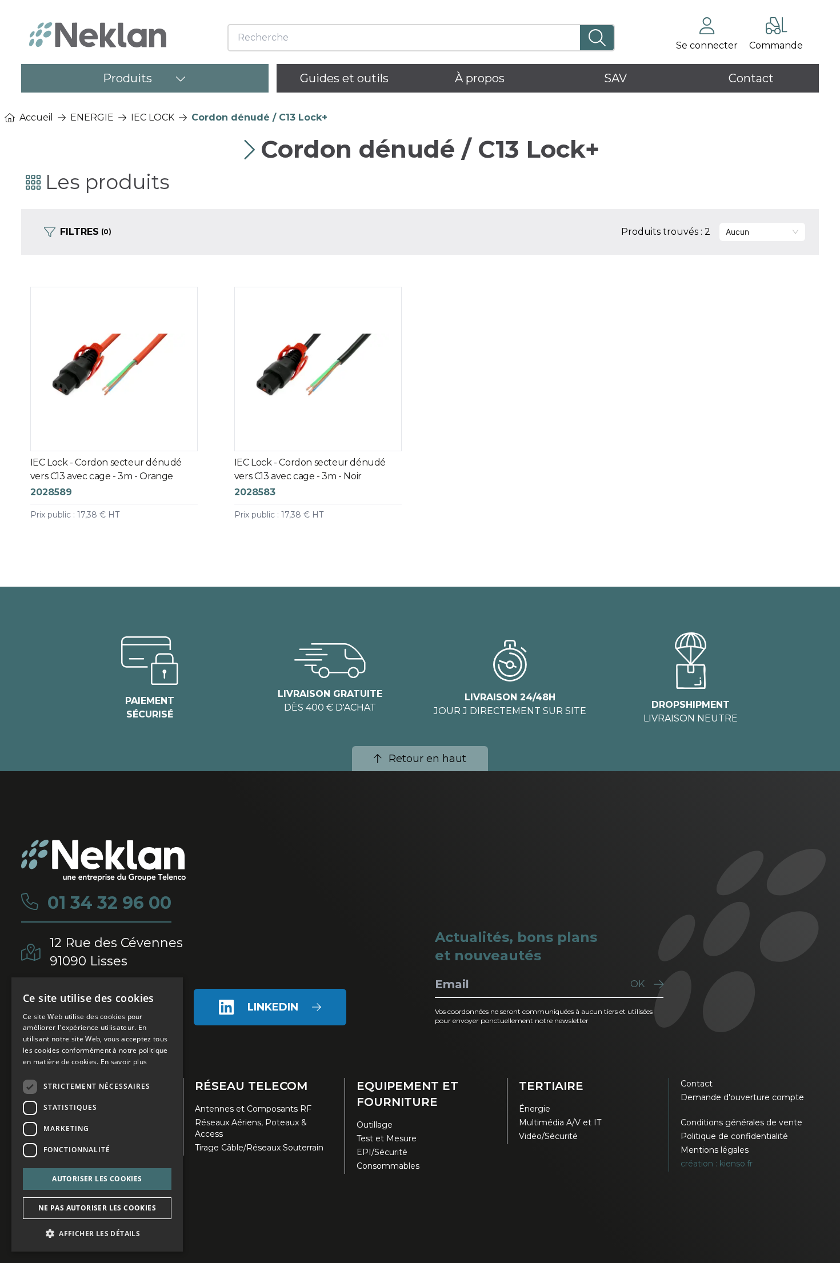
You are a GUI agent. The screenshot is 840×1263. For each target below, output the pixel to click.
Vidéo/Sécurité (548, 1136)
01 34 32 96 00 (109, 903)
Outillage (375, 1125)
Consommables (388, 1166)
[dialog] (97, 1114)
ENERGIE (92, 117)
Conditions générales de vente (741, 1122)
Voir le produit (124, 415)
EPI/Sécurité (382, 1152)
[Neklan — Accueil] (97, 35)
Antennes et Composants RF (253, 1109)
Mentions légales (715, 1150)
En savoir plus (124, 1061)
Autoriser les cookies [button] (97, 1179)
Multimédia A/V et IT (560, 1122)
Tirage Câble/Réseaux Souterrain (259, 1147)
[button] (97, 1233)
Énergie (534, 1109)
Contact (697, 1083)
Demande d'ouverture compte (742, 1097)
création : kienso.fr (717, 1163)
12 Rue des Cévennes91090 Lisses (116, 952)
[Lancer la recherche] (596, 37)
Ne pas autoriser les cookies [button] (97, 1208)
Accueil (36, 117)
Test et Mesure (387, 1138)
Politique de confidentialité (734, 1136)
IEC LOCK (152, 117)
